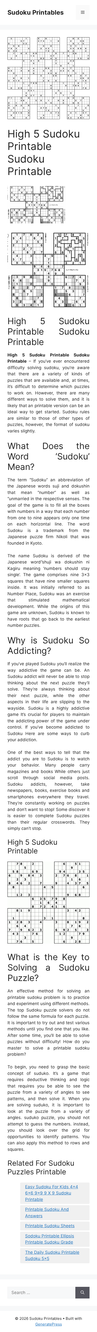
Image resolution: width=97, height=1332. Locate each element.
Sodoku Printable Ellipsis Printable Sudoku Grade (49, 1239)
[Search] (82, 1293)
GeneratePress (48, 1324)
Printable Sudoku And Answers (47, 1212)
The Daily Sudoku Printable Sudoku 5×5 (52, 1255)
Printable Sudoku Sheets (50, 1225)
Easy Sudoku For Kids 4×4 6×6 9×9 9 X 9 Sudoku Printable (51, 1193)
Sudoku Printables (35, 12)
